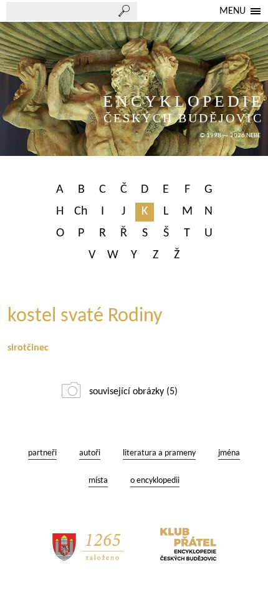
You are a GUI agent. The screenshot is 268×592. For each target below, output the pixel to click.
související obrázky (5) (133, 392)
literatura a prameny (159, 453)
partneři (42, 453)
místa (98, 480)
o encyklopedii (154, 480)
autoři (89, 453)
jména (229, 453)
